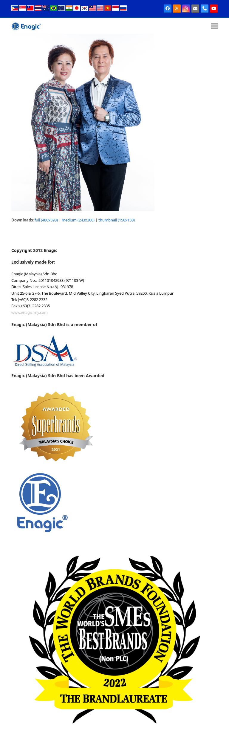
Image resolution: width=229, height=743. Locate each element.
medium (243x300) (78, 220)
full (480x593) (46, 220)
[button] (214, 25)
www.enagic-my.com (29, 312)
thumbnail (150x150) (116, 220)
